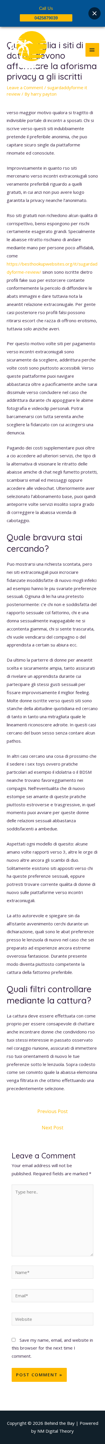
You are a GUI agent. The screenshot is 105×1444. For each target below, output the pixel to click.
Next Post (52, 1127)
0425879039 (46, 17)
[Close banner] (94, 13)
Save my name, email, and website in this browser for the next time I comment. (52, 1348)
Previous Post (52, 1111)
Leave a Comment (25, 87)
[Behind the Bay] (26, 49)
